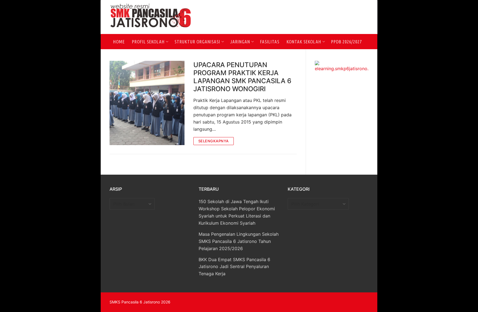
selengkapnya (213, 141)
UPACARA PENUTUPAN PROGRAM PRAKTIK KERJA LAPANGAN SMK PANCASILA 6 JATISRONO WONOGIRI (242, 77)
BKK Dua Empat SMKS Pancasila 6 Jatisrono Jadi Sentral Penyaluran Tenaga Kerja (234, 267)
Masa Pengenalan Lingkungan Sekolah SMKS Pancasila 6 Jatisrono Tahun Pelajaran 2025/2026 (239, 241)
